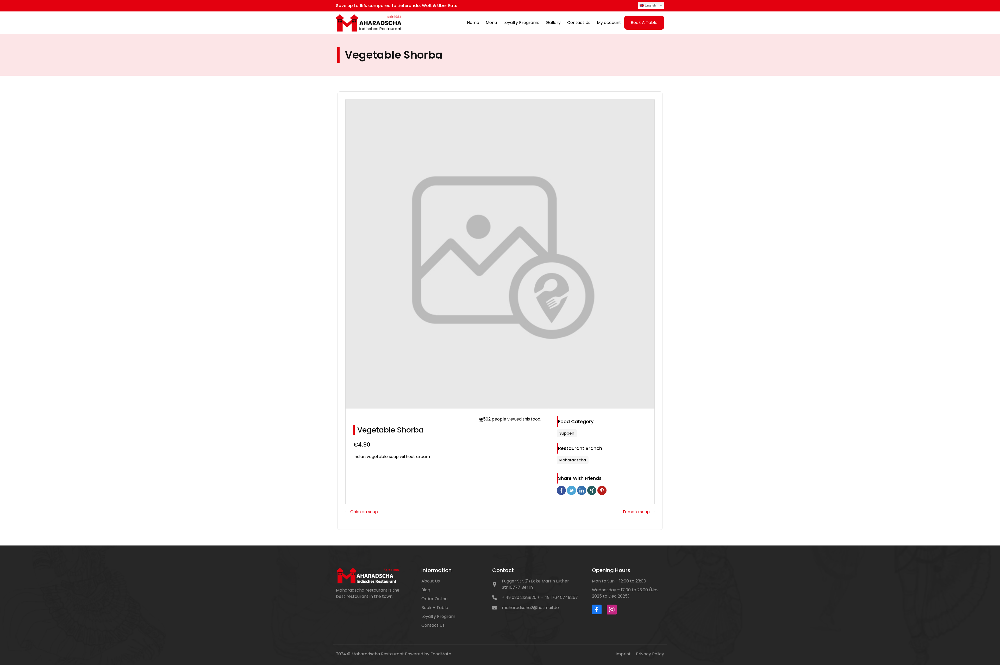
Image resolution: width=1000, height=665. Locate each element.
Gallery (553, 23)
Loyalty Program (438, 616)
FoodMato (440, 654)
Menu (491, 23)
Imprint (623, 654)
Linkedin (581, 490)
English (650, 5)
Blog (425, 590)
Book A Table (644, 23)
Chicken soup (364, 512)
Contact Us (578, 23)
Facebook (561, 490)
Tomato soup (636, 512)
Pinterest (602, 490)
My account (609, 23)
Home (473, 23)
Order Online (434, 599)
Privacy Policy (650, 654)
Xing (591, 490)
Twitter (571, 490)
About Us (430, 581)
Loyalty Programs (521, 23)
